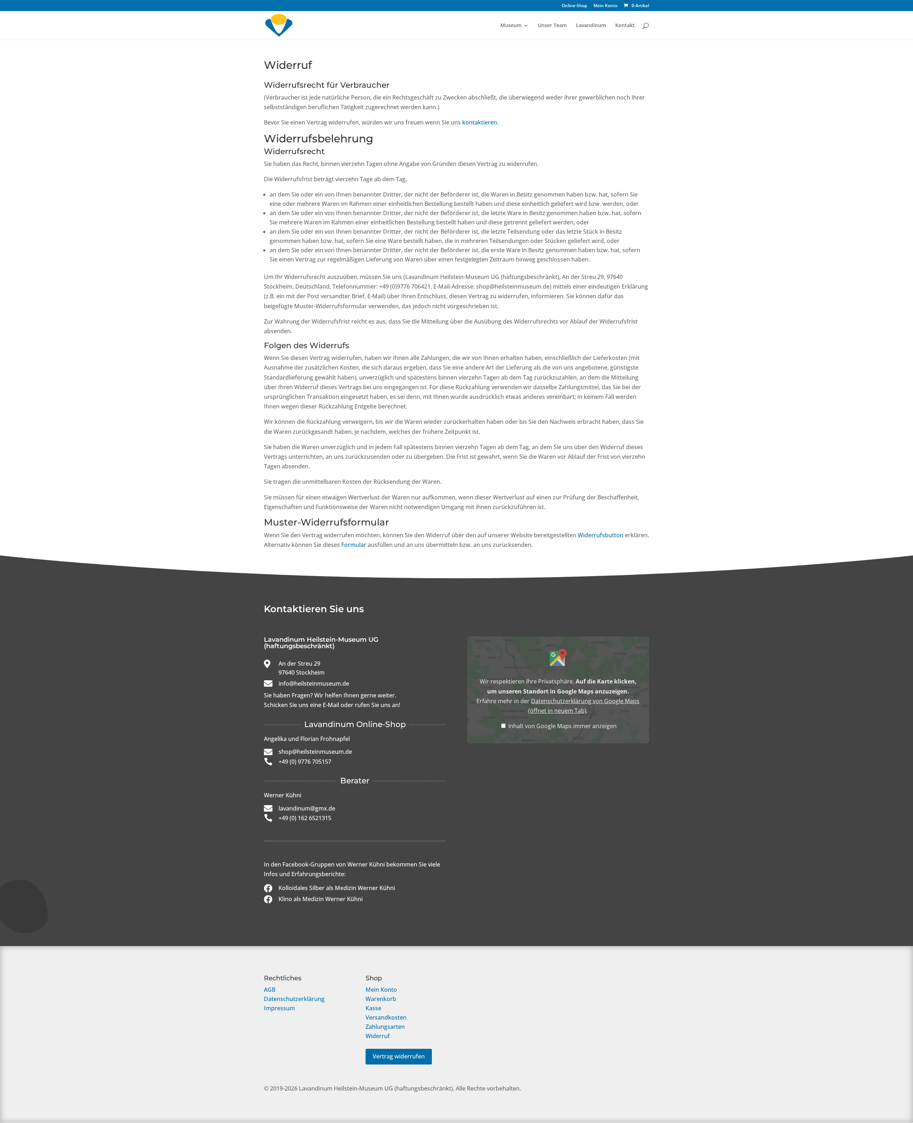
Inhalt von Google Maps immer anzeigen (562, 726)
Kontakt (625, 26)
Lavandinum (591, 26)
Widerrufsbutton (600, 535)
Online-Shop (574, 6)
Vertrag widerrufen (399, 1056)
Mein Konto (605, 6)
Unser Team (552, 26)
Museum (510, 26)
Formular (353, 545)
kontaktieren (479, 122)
